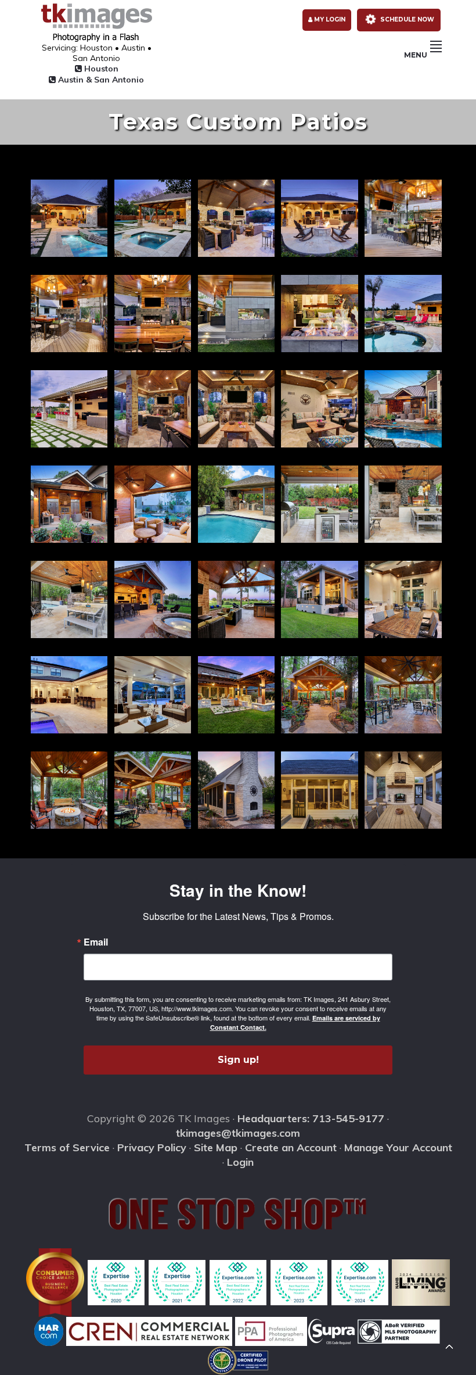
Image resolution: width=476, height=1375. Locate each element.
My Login (328, 19)
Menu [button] (415, 55)
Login (240, 1162)
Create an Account (291, 1147)
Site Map (215, 1147)
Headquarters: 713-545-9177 (310, 1118)
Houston (100, 68)
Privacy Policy (151, 1147)
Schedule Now (406, 19)
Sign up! (238, 1059)
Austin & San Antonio (100, 79)
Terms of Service (67, 1147)
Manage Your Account (398, 1147)
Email (96, 942)
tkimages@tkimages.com (238, 1133)
